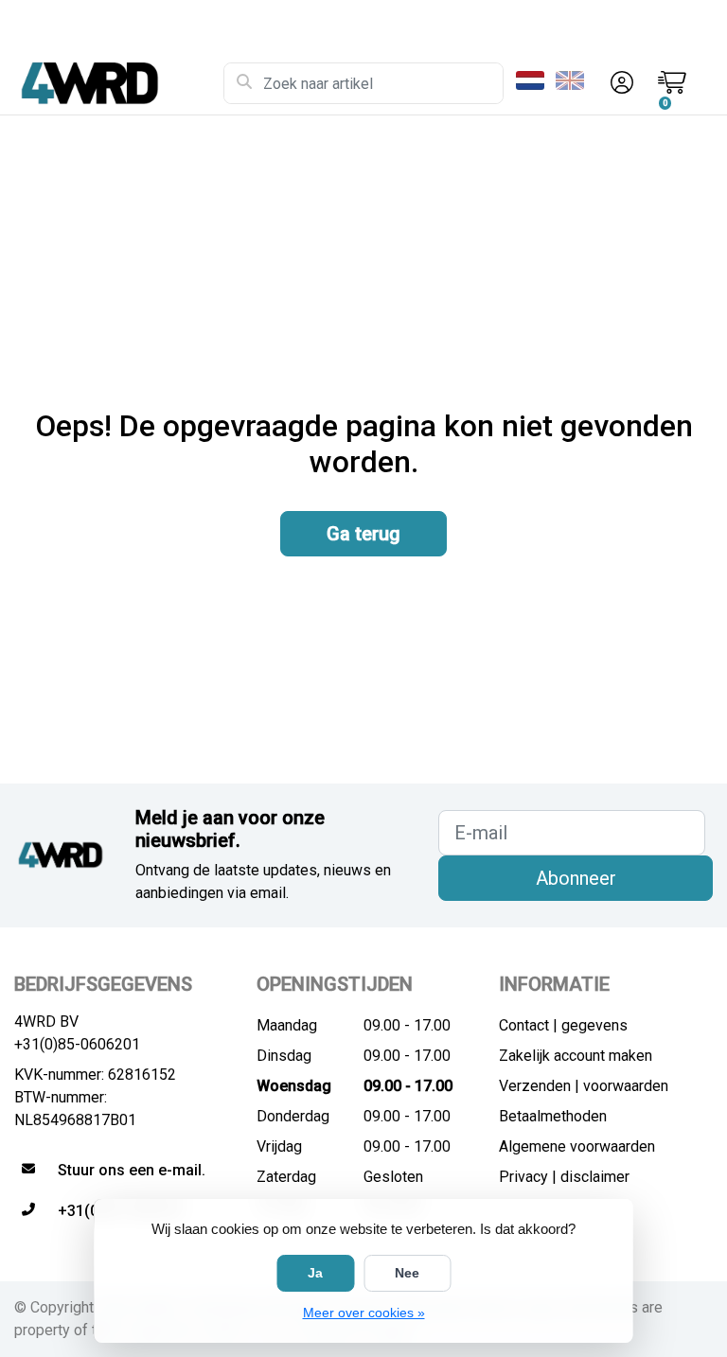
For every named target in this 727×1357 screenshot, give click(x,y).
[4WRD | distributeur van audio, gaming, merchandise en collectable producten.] (118, 83)
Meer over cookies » (364, 1312)
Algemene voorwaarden (577, 1146)
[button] (619, 83)
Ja (315, 1272)
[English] (574, 80)
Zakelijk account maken (575, 1056)
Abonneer (576, 878)
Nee (407, 1272)
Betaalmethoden (553, 1116)
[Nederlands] (534, 80)
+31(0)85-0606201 (77, 1044)
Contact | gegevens (563, 1025)
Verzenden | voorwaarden (583, 1086)
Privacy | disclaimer (564, 1177)
